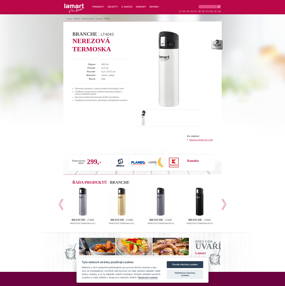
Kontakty (193, 160)
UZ (215, 11)
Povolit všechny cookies (185, 264)
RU (203, 11)
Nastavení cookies (148, 277)
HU (191, 11)
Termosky (98, 18)
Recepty (113, 7)
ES (207, 11)
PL (195, 11)
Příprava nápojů (88, 18)
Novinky (154, 7)
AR (219, 11)
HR (199, 11)
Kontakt (141, 7)
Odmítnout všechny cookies (185, 274)
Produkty (98, 7)
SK (183, 11)
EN (187, 11)
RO (211, 11)
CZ (180, 11)
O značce (126, 7)
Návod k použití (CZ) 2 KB (201, 140)
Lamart (70, 5)
